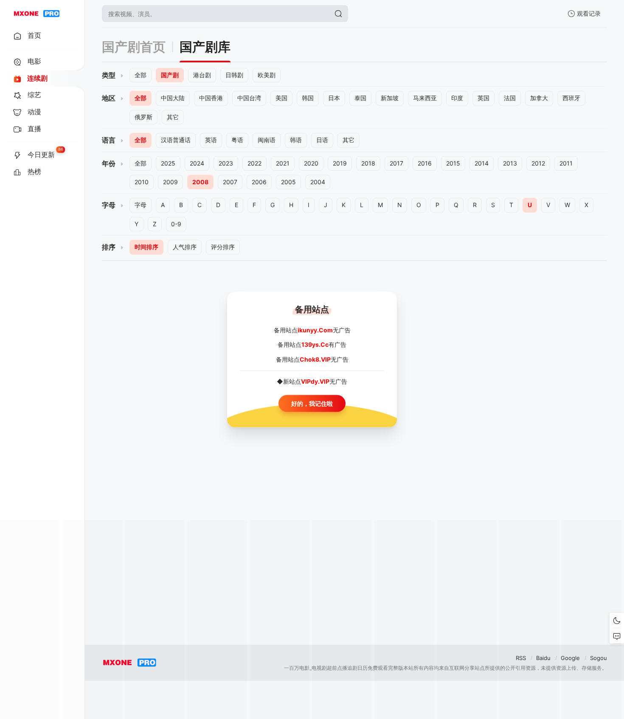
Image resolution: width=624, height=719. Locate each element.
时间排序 (146, 246)
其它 (173, 117)
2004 (317, 181)
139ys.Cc (315, 344)
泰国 (360, 97)
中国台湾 (249, 97)
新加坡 (390, 97)
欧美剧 (266, 75)
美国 (281, 97)
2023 (226, 163)
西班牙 (571, 97)
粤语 (237, 139)
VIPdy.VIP (315, 381)
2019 (340, 163)
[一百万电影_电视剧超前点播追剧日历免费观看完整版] (36, 13)
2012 (538, 163)
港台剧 (202, 75)
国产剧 (170, 75)
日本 (334, 97)
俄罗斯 (143, 117)
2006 (259, 181)
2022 (254, 163)
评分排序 (223, 246)
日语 (322, 139)
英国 (483, 97)
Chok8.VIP (315, 358)
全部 (140, 75)
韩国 (308, 97)
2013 (510, 163)
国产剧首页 (134, 47)
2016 (425, 163)
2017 (396, 163)
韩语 (296, 139)
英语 (211, 139)
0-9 (176, 223)
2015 (453, 163)
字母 (140, 204)
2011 (566, 163)
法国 (510, 97)
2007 (230, 181)
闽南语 (266, 139)
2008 (200, 181)
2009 (170, 181)
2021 (283, 163)
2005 (288, 181)
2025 (168, 163)
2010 (142, 181)
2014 (482, 163)
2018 (368, 163)
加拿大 (539, 97)
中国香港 (211, 97)
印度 (457, 97)
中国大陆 (173, 97)
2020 (311, 163)
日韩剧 (234, 75)
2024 (197, 163)
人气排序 (185, 246)
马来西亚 (425, 97)
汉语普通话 (176, 139)
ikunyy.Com (315, 330)
